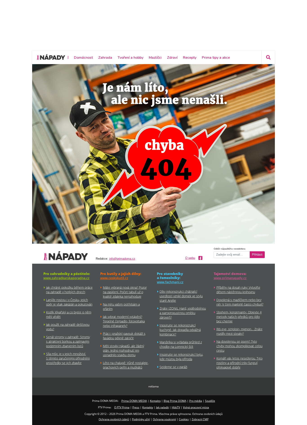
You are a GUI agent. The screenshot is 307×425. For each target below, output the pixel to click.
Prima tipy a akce (216, 57)
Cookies (184, 419)
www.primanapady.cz (230, 278)
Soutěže (210, 401)
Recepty (189, 57)
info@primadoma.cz (122, 258)
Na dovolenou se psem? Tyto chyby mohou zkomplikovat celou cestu (239, 346)
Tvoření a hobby (130, 57)
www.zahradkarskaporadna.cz (66, 278)
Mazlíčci (155, 57)
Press (135, 407)
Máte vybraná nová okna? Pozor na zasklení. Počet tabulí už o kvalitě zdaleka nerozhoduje (125, 292)
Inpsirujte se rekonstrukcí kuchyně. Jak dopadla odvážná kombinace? (180, 329)
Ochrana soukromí (164, 419)
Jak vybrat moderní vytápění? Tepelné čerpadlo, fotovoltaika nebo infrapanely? (124, 321)
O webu (190, 258)
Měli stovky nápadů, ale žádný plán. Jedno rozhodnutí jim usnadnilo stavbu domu (123, 350)
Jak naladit (162, 407)
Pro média (195, 401)
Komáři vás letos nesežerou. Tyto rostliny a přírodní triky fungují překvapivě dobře (239, 362)
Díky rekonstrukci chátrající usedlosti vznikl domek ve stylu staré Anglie (181, 296)
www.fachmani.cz (170, 282)
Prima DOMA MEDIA (134, 401)
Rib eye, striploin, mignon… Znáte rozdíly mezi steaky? (239, 331)
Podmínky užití (141, 419)
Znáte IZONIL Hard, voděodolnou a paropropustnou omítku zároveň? (183, 312)
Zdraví (172, 57)
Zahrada (105, 57)
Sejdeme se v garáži (173, 367)
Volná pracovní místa (196, 407)
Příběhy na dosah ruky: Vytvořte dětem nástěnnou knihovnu (238, 289)
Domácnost (83, 57)
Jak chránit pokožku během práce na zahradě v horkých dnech (69, 289)
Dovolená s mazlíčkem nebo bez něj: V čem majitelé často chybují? (239, 302)
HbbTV (176, 407)
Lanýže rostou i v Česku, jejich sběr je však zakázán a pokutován (69, 302)
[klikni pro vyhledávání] (268, 57)
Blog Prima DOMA (175, 401)
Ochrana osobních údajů (114, 419)
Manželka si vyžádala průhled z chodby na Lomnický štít (181, 344)
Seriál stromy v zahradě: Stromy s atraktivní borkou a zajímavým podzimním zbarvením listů (68, 341)
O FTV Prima (121, 407)
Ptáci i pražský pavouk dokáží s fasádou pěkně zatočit (124, 335)
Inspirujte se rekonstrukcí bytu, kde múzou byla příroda (181, 356)
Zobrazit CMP (200, 419)
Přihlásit (257, 254)
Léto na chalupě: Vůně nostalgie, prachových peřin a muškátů (125, 365)
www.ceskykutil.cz (114, 278)
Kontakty (155, 401)
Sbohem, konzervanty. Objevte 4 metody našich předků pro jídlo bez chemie (239, 316)
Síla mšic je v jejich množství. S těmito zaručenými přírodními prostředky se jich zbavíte (68, 358)
